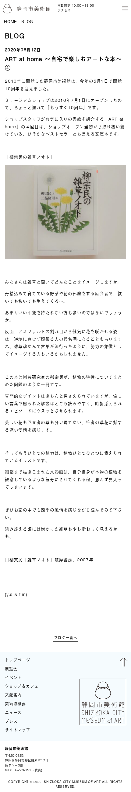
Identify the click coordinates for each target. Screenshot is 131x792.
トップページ (17, 660)
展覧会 (11, 668)
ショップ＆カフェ (21, 686)
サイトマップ (17, 729)
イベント (13, 677)
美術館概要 (15, 703)
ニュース (13, 712)
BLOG (118, 759)
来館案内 (13, 694)
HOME (10, 21)
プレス (11, 721)
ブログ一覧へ (65, 638)
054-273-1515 (22, 770)
